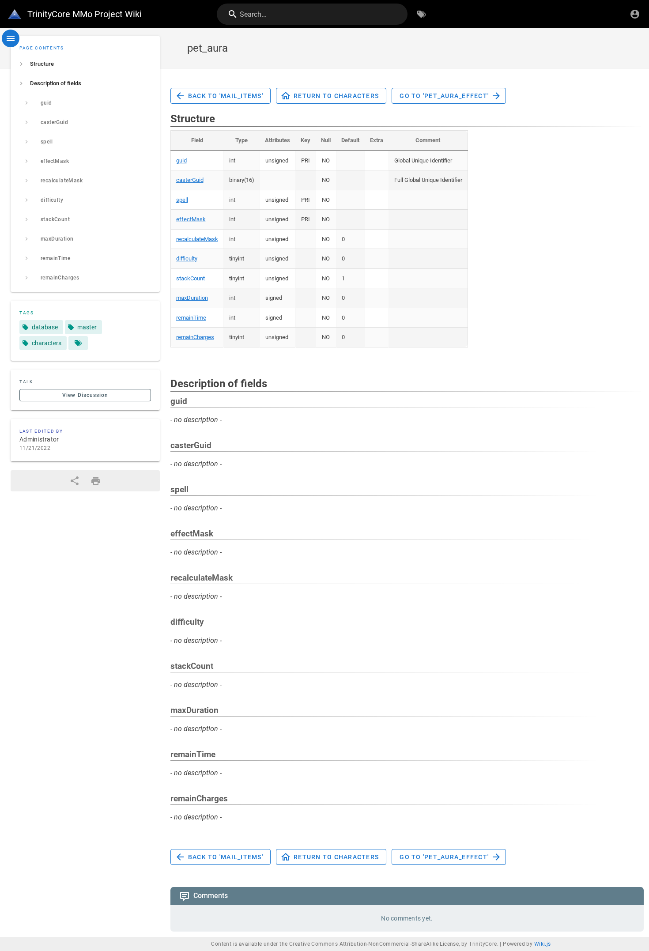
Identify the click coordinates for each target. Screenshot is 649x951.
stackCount (190, 278)
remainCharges (195, 337)
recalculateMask (197, 239)
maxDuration (192, 297)
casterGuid (190, 180)
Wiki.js (542, 944)
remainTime (191, 317)
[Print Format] (95, 480)
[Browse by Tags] (421, 14)
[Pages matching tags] (78, 343)
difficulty (186, 258)
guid (181, 160)
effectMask (191, 219)
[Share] (74, 480)
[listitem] (85, 64)
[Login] (634, 14)
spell (182, 199)
